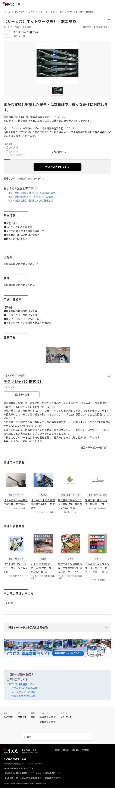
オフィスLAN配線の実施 (24, 688)
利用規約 (56, 750)
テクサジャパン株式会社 (26, 32)
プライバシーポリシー (31, 750)
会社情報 (65, 750)
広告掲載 (85, 750)
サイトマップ (65, 717)
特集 (33, 717)
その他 (9, 603)
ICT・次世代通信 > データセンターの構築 (30, 196)
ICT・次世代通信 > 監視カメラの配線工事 (30, 200)
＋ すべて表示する (57, 151)
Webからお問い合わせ (57, 167)
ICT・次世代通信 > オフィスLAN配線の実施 (31, 193)
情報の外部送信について (30, 753)
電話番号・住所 (21, 394)
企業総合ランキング (48, 722)
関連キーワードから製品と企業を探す (28, 627)
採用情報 (75, 750)
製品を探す (8, 717)
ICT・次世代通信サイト (21, 684)
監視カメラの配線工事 (23, 695)
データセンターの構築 (23, 692)
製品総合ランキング (48, 717)
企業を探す (21, 717)
